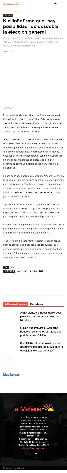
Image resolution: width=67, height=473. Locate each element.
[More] (35, 58)
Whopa (20, 467)
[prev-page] (5, 358)
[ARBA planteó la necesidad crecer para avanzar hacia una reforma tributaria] (11, 316)
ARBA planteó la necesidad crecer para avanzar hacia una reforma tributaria (40, 316)
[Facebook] (6, 58)
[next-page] (10, 358)
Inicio (5, 11)
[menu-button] (62, 4)
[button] (55, 3)
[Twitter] (13, 58)
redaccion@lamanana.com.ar (34, 448)
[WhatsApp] (28, 58)
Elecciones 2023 (36, 271)
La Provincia (16, 11)
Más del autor (37, 304)
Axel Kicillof (21, 271)
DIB (12, 267)
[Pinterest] (20, 58)
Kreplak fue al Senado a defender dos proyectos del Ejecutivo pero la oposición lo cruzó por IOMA (41, 347)
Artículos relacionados (15, 304)
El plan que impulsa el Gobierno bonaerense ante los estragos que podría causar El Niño (41, 332)
